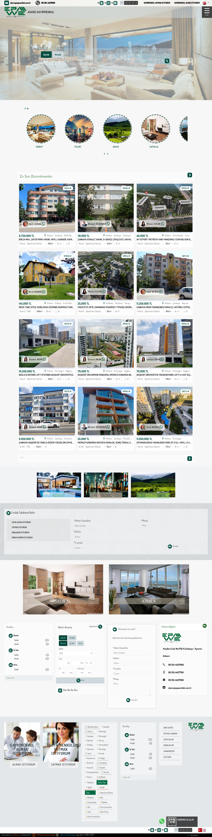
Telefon (77, 531)
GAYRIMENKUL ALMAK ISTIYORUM (187, 3)
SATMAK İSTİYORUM (63, 764)
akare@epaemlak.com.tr (20, 2)
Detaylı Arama (93, 627)
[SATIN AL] (155, 128)
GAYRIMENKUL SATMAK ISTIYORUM (157, 3)
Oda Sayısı (81, 668)
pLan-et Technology (67, 835)
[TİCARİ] (79, 128)
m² (60, 668)
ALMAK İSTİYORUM (23, 764)
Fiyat (60, 659)
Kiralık (58, 54)
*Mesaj (144, 520)
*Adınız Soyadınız (82, 520)
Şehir (61, 648)
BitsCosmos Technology (45, 835)
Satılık (46, 54)
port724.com (15, 835)
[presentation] (104, 154)
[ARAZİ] (117, 128)
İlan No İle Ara (70, 690)
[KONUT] (41, 128)
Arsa (15, 664)
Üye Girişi (194, 835)
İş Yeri (16, 650)
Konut (16, 635)
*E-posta (78, 542)
